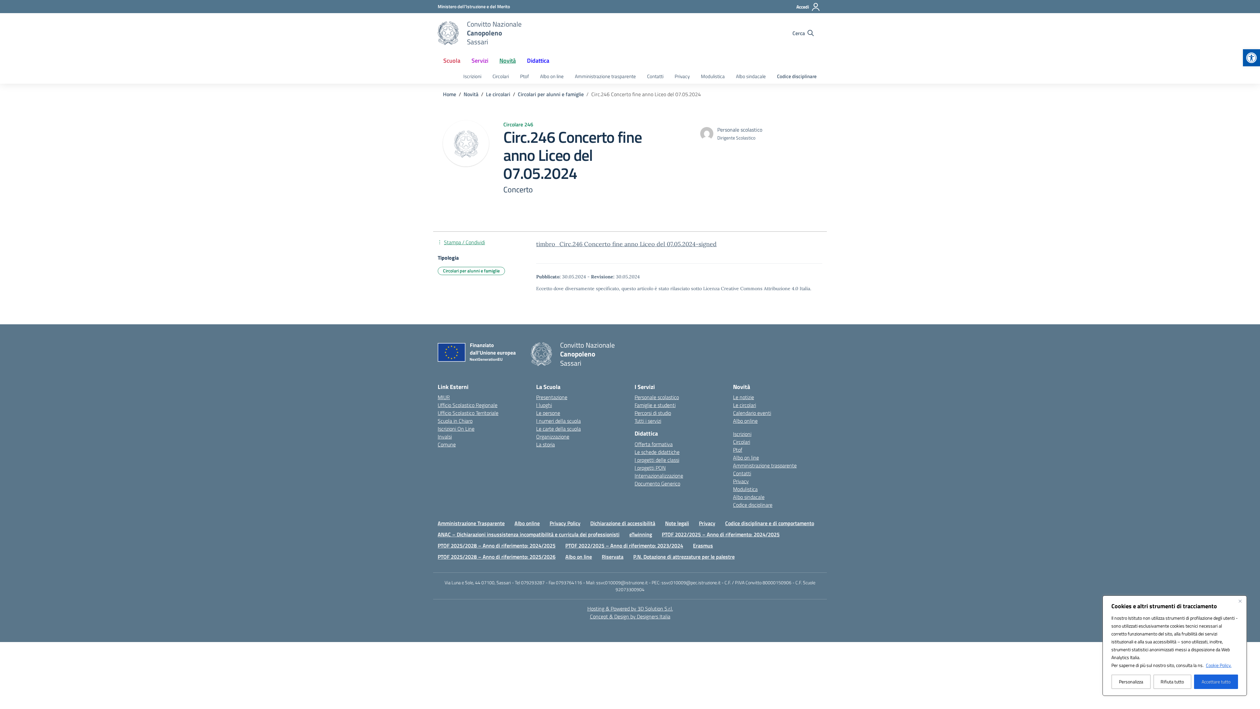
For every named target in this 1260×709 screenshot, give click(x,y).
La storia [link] (545, 444)
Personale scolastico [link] (657, 397)
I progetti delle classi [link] (657, 460)
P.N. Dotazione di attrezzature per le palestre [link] (684, 557)
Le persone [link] (548, 413)
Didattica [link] (538, 60)
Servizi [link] (480, 60)
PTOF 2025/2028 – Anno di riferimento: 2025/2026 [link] (497, 557)
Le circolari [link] (744, 405)
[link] (1251, 57)
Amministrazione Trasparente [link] (471, 523)
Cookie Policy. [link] (1218, 665)
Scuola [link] (451, 60)
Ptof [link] (524, 76)
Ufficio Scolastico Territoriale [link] (468, 413)
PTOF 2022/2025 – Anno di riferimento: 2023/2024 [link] (624, 545)
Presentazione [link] (551, 397)
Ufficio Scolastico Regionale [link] (467, 405)
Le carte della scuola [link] (558, 429)
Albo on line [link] (552, 76)
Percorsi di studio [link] (653, 413)
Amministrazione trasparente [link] (605, 76)
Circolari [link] (501, 76)
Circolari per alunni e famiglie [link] (471, 270)
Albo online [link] (745, 421)
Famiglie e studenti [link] (655, 405)
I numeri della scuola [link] (558, 421)
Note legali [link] (677, 523)
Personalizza (1131, 681)
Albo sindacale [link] (751, 76)
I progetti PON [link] (650, 468)
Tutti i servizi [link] (648, 421)
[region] (1174, 645)
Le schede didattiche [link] (657, 452)
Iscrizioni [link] (472, 76)
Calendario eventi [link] (752, 413)
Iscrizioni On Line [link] (456, 429)
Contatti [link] (655, 76)
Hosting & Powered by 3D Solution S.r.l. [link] (630, 608)
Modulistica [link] (713, 76)
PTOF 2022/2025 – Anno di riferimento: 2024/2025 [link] (721, 534)
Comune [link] (447, 444)
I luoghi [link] (544, 405)
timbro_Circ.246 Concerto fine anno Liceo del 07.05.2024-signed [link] (626, 244)
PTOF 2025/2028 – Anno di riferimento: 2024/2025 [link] (497, 545)
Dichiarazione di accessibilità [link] (622, 523)
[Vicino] (1240, 601)
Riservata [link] (612, 557)
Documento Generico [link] (657, 483)
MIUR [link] (444, 397)
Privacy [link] (682, 76)
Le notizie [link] (743, 397)
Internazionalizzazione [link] (659, 476)
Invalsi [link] (445, 436)
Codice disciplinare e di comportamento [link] (769, 523)
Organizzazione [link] (552, 436)
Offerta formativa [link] (654, 444)
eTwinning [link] (640, 534)
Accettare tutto (1216, 681)
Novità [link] (507, 60)
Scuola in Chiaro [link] (455, 421)
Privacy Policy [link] (565, 523)
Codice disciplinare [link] (797, 76)
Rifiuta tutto (1172, 681)
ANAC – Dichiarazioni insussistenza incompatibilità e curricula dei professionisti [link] (529, 534)
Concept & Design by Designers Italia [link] (630, 616)
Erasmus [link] (703, 545)
